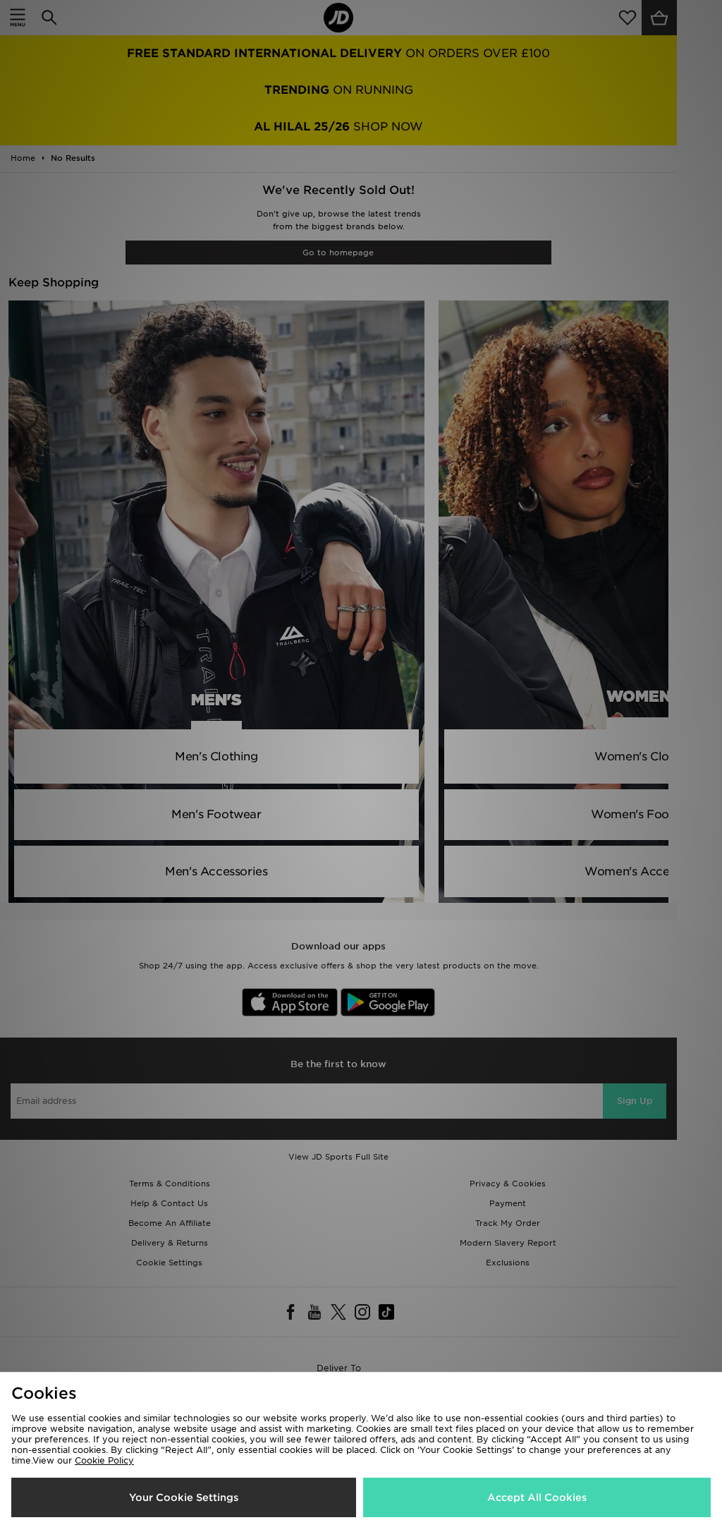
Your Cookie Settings (183, 1497)
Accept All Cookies (537, 1497)
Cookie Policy (104, 1460)
